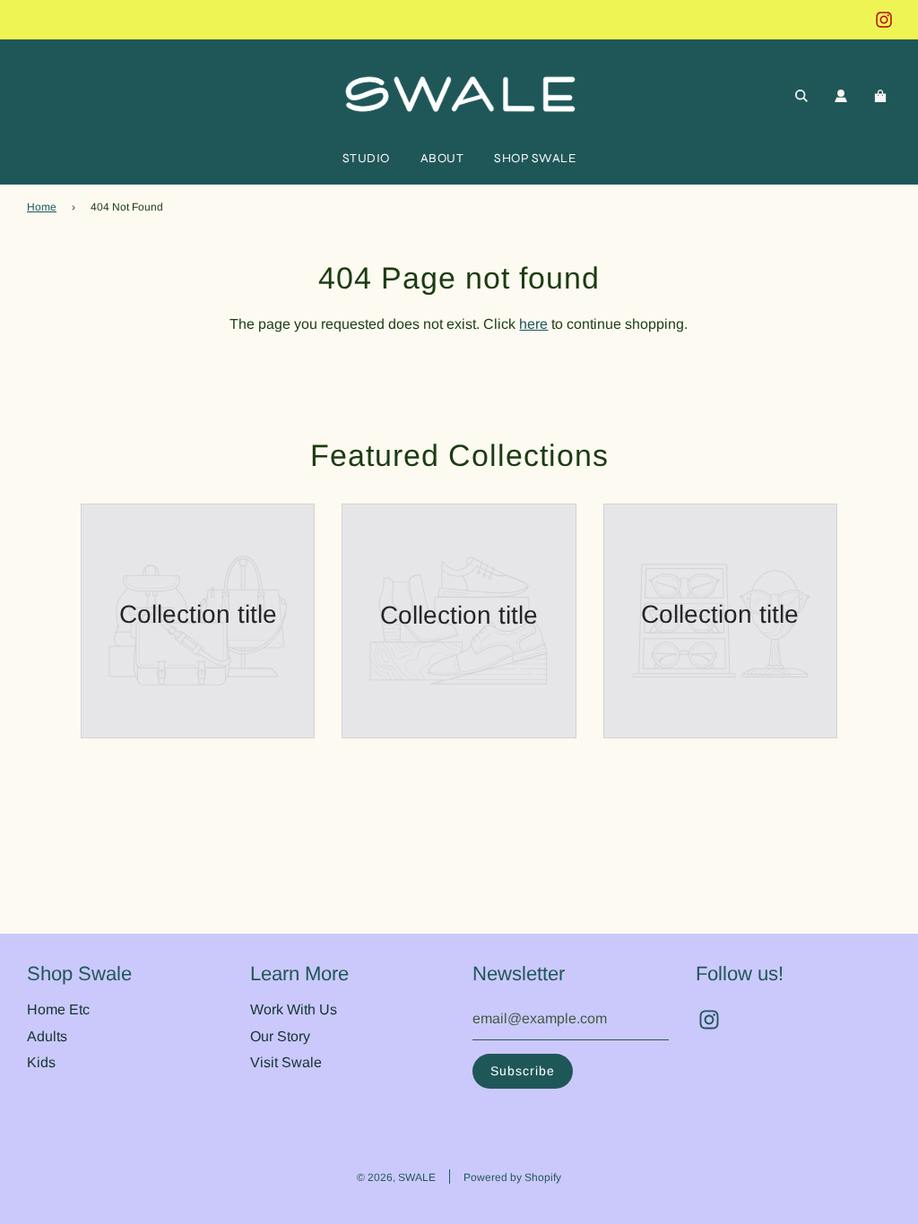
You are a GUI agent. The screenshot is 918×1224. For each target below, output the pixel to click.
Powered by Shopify (512, 1177)
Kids (41, 1062)
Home (41, 207)
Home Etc (58, 1009)
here (533, 324)
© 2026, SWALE (396, 1177)
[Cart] (883, 96)
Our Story (280, 1036)
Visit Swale (286, 1062)
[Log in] (841, 96)
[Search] (801, 96)
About (442, 158)
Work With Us (293, 1009)
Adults (47, 1036)
